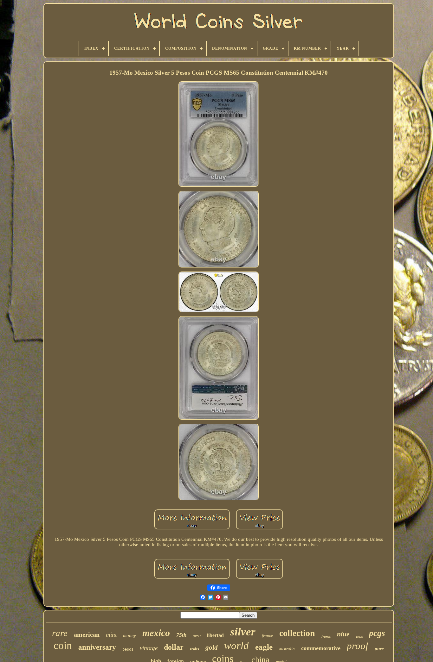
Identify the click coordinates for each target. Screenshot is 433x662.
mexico (156, 633)
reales (194, 649)
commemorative (320, 648)
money (129, 635)
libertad (215, 635)
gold (211, 647)
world (236, 645)
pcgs (377, 633)
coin (63, 645)
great (359, 636)
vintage (149, 648)
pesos (127, 649)
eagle (264, 647)
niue (343, 634)
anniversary (97, 647)
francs (326, 636)
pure (379, 648)
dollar (174, 647)
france (267, 635)
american (87, 634)
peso (197, 635)
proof (357, 645)
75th (181, 635)
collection (297, 633)
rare (60, 633)
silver (242, 632)
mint (111, 634)
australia (287, 648)
